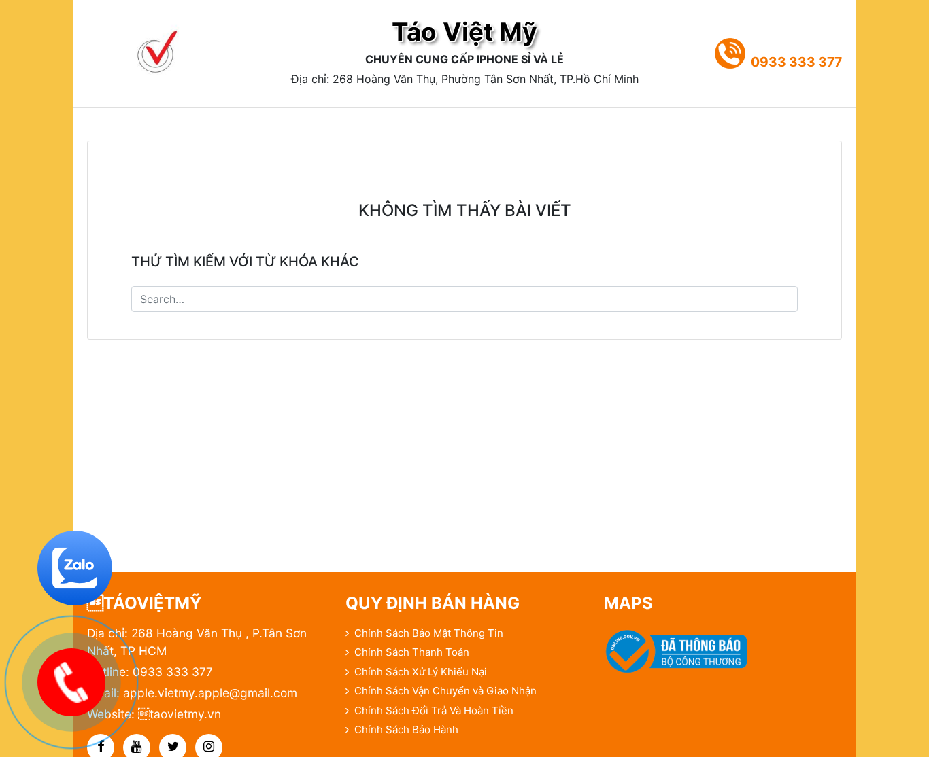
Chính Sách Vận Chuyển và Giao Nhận (445, 690)
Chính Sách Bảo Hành (406, 729)
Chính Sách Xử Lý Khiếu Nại (420, 671)
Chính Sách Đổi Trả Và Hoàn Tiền (433, 710)
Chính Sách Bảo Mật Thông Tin (428, 633)
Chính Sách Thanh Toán (411, 652)
